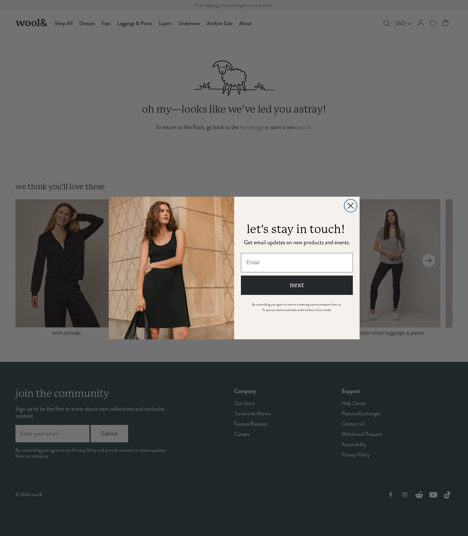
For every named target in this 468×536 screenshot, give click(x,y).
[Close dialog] (350, 205)
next (297, 285)
